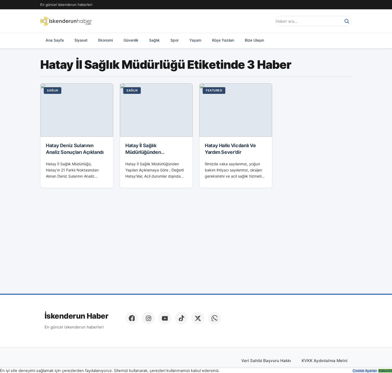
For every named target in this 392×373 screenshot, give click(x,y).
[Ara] (346, 21)
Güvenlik (130, 40)
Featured (214, 90)
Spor (174, 40)
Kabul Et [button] (385, 370)
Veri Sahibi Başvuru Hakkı (266, 360)
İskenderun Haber (76, 316)
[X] (197, 318)
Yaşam (195, 40)
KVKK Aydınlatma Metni (324, 360)
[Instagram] (148, 318)
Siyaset (80, 40)
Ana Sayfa (55, 40)
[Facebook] (131, 318)
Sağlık (154, 40)
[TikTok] (181, 318)
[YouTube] (164, 318)
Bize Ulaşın (254, 40)
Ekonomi (105, 40)
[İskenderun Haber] (66, 21)
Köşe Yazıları (223, 40)
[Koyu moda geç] (266, 21)
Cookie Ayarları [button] (365, 370)
